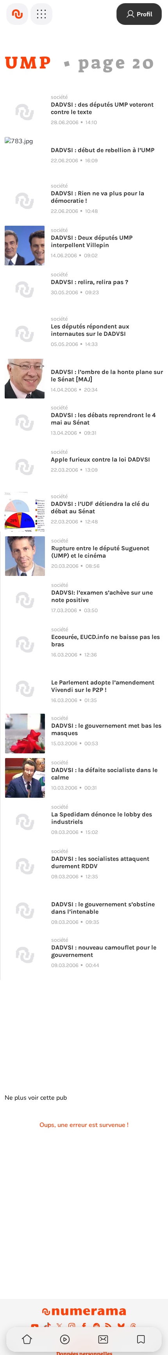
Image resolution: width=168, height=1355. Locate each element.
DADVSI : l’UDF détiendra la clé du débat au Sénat (100, 507)
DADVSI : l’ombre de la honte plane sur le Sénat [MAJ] (107, 375)
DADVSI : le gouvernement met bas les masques (106, 729)
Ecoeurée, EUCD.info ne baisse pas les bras (105, 640)
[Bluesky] (121, 1326)
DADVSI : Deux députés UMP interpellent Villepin (91, 241)
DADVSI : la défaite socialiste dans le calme (104, 773)
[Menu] (41, 14)
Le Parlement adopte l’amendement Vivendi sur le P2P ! (102, 686)
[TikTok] (47, 1326)
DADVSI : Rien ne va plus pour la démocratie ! (97, 197)
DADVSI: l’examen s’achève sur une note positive (102, 596)
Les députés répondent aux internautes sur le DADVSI (90, 330)
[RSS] (108, 1326)
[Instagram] (72, 1326)
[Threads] (133, 1326)
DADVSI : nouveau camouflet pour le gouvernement (103, 951)
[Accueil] (17, 14)
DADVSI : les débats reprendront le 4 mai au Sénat (103, 418)
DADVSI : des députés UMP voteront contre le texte (102, 108)
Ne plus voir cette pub (36, 1097)
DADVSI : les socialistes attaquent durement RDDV (100, 862)
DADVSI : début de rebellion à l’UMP (102, 150)
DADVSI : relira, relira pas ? (89, 282)
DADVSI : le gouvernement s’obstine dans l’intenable (103, 907)
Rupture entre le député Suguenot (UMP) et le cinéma (100, 551)
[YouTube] (34, 1326)
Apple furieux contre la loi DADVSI (100, 459)
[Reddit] (96, 1326)
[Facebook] (84, 1326)
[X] (59, 1326)
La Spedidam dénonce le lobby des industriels (101, 818)
